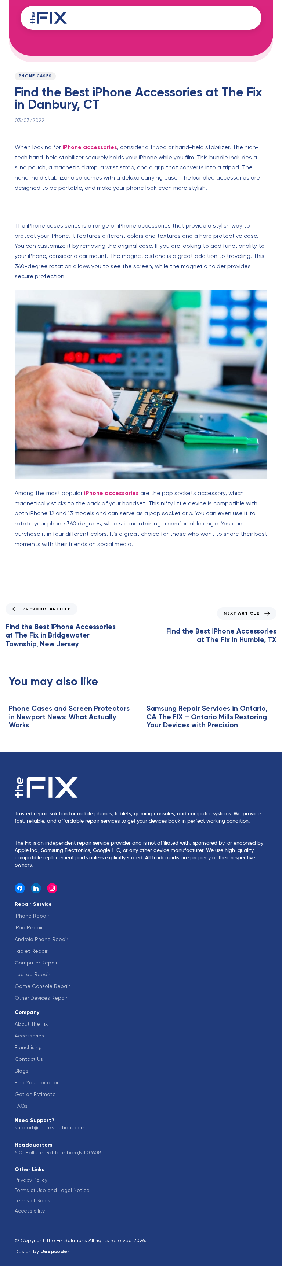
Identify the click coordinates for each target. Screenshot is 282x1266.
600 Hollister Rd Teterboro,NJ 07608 (58, 1152)
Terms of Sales (32, 1200)
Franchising (28, 1047)
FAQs (21, 1106)
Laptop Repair (32, 974)
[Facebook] (20, 888)
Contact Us (29, 1059)
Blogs (21, 1071)
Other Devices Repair (41, 998)
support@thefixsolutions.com (50, 1127)
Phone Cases (35, 76)
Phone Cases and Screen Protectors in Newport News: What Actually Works (69, 717)
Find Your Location (37, 1082)
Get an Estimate (35, 1094)
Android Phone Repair (41, 939)
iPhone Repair (32, 916)
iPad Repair (29, 927)
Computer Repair (36, 963)
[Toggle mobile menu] (246, 17)
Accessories (29, 1035)
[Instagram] (52, 888)
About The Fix (31, 1024)
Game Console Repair (42, 986)
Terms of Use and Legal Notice (52, 1190)
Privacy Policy (31, 1180)
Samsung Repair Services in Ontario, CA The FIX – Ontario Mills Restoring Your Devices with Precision (207, 717)
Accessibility (30, 1211)
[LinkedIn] (36, 888)
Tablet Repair (31, 951)
